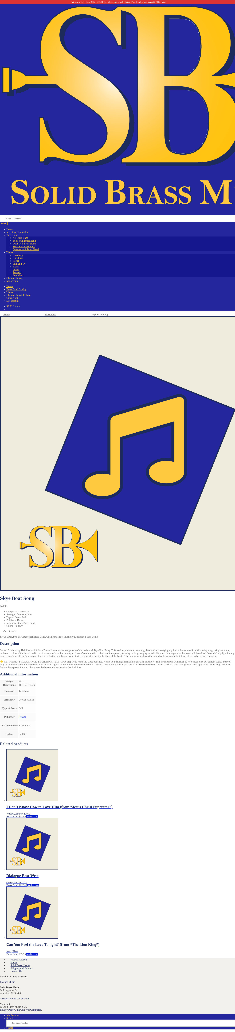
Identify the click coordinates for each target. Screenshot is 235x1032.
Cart (9, 1028)
